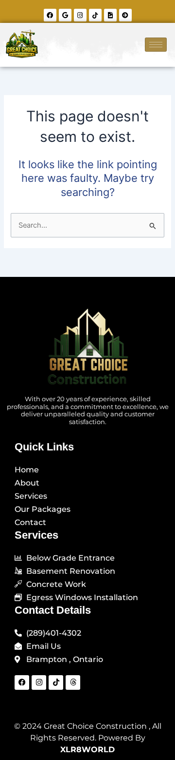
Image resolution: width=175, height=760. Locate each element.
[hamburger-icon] (156, 45)
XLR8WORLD (87, 749)
